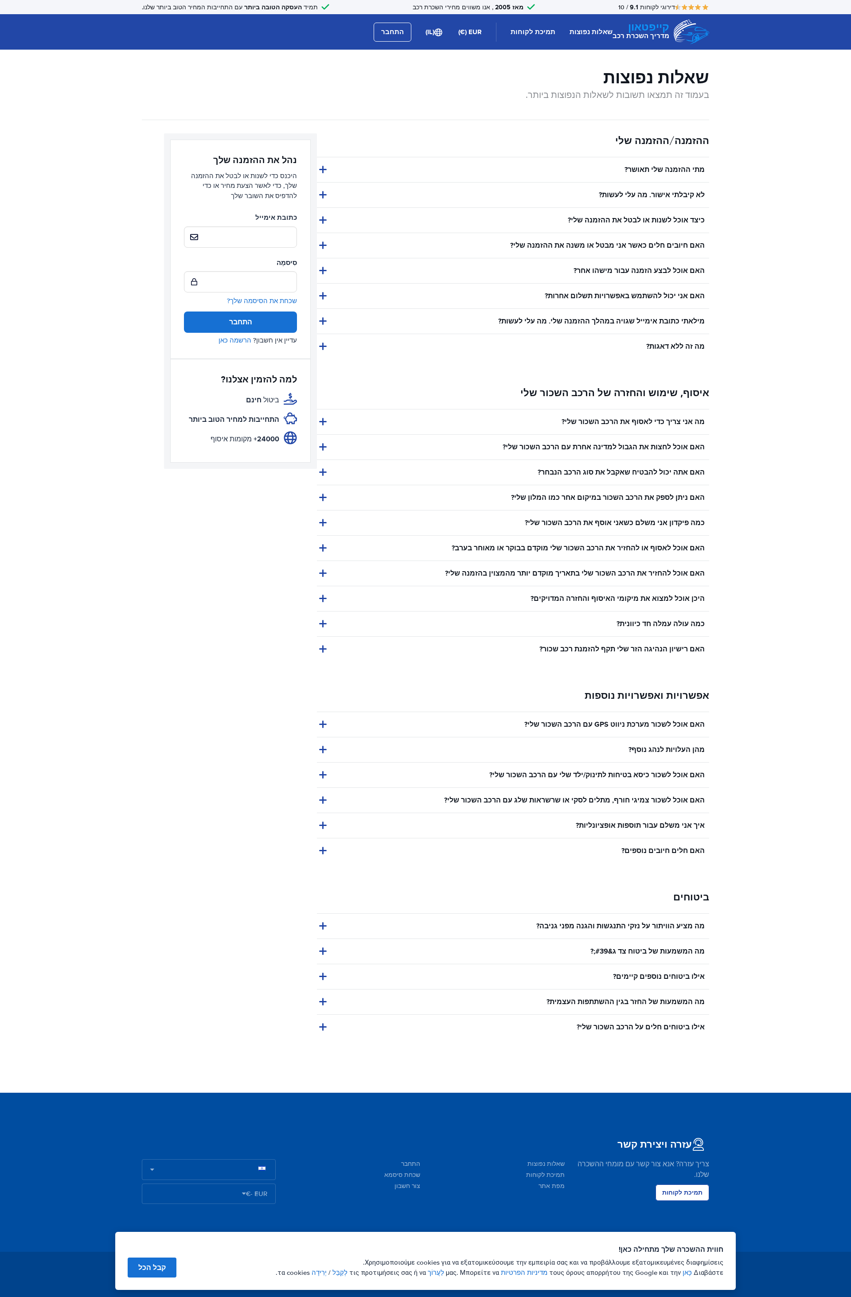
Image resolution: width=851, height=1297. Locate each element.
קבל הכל (152, 1267)
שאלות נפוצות (591, 32)
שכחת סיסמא (402, 1175)
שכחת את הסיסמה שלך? (262, 301)
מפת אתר (552, 1186)
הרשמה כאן (235, 340)
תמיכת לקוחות (533, 32)
